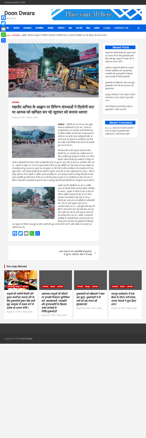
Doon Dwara (19, 13)
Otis (107, 128)
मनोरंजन (61, 28)
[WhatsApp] (3, 35)
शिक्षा (88, 28)
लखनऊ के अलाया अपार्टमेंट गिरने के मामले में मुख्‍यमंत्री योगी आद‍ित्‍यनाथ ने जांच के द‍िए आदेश (119, 131)
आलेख (96, 28)
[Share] (3, 40)
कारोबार (50, 28)
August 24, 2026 (83, 308)
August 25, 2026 (13, 312)
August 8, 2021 (19, 117)
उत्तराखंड (10, 287)
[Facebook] (3, 17)
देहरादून (17, 287)
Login (107, 28)
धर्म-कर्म (79, 28)
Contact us (121, 28)
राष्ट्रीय (16, 28)
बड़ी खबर (25, 287)
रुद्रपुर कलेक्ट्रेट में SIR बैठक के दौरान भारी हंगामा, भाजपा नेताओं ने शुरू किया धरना (120, 97)
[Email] (3, 29)
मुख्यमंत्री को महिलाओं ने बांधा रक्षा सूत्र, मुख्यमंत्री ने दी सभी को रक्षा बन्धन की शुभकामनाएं (120, 85)
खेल (70, 28)
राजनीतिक (39, 28)
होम (7, 28)
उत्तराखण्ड (27, 28)
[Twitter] (3, 23)
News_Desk (32, 117)
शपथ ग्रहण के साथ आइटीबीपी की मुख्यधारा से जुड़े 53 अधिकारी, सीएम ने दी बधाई (75, 253)
